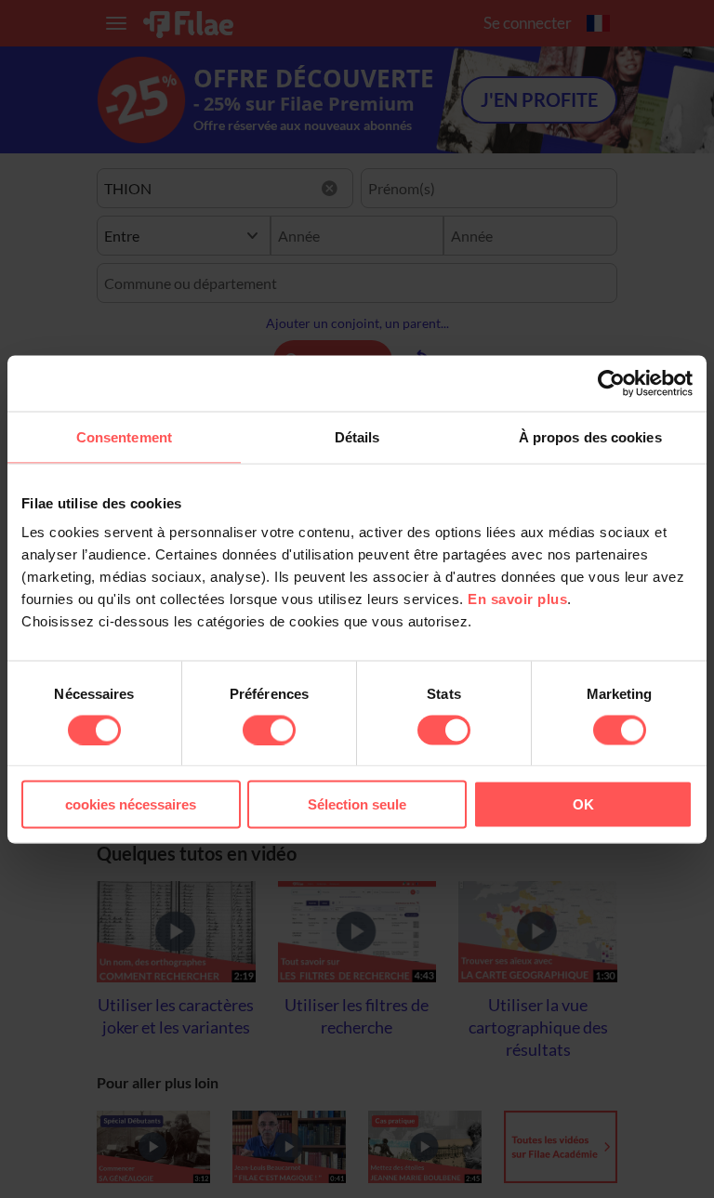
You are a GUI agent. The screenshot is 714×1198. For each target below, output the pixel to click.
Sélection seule (357, 804)
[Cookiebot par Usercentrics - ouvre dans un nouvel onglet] (611, 383)
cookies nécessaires (130, 804)
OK (583, 804)
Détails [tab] (357, 436)
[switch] (269, 729)
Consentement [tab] (124, 436)
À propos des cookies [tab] (590, 436)
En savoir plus (517, 599)
